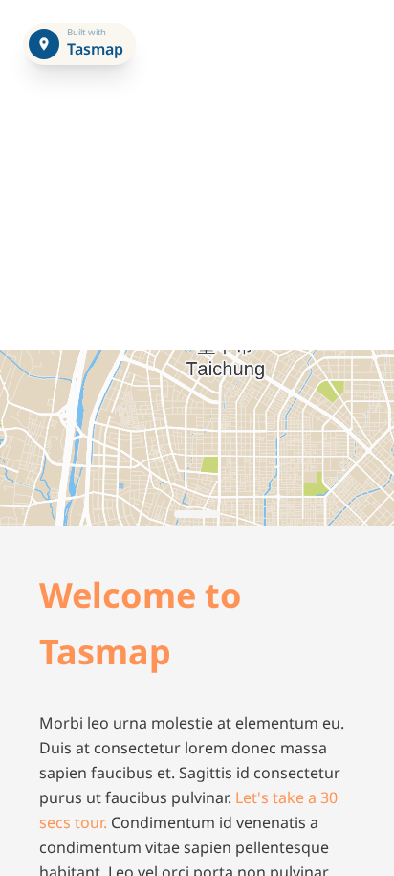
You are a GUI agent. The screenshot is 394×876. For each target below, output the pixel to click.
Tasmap (93, 48)
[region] (197, 438)
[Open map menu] (44, 44)
